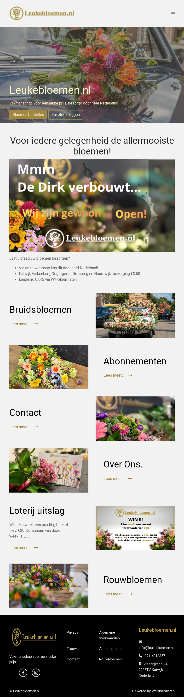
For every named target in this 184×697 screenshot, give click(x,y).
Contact (73, 659)
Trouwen (73, 649)
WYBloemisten (163, 691)
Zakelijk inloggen (66, 114)
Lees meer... (19, 324)
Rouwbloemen (110, 659)
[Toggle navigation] (173, 13)
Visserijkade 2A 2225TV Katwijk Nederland (153, 670)
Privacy (72, 632)
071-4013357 (154, 656)
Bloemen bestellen (28, 114)
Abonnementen (111, 649)
